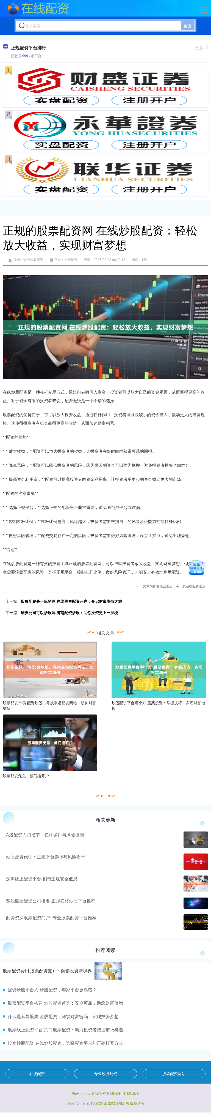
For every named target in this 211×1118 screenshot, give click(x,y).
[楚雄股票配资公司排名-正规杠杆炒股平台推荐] (195, 903)
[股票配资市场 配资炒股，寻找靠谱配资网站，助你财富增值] (50, 669)
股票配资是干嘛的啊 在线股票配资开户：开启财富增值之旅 (71, 601)
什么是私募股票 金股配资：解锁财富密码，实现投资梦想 (63, 1016)
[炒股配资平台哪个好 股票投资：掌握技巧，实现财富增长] (159, 669)
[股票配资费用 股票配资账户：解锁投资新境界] (108, 971)
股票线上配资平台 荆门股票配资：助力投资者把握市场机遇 (65, 1029)
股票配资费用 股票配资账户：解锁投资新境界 (47, 970)
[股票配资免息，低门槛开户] (50, 742)
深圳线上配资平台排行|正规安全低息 (41, 879)
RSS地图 (114, 1093)
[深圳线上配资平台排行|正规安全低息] (195, 884)
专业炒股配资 (105, 1073)
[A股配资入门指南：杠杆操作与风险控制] (195, 839)
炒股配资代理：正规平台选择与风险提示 (45, 857)
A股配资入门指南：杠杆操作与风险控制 (45, 834)
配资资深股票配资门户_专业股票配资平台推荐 (51, 917)
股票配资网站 (173, 1073)
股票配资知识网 (116, 1103)
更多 (199, 47)
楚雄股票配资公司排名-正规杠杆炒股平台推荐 (50, 901)
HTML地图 (131, 1093)
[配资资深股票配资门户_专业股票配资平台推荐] (195, 922)
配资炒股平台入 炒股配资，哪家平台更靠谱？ (52, 989)
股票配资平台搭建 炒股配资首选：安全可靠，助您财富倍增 (65, 1003)
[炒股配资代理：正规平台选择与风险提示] (195, 862)
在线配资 (37, 1073)
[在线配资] (38, 9)
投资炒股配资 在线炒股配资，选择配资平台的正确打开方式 (65, 1043)
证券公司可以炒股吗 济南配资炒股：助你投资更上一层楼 (69, 612)
